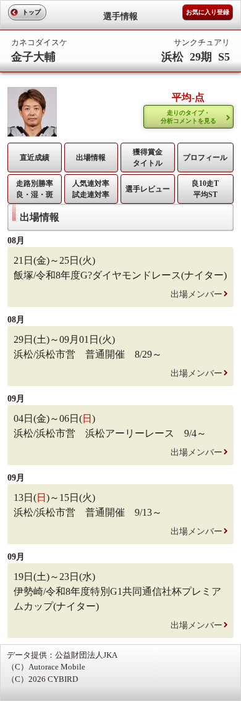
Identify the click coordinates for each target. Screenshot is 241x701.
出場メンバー (196, 294)
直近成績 (34, 157)
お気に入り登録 (207, 12)
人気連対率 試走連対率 (90, 189)
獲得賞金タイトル (148, 157)
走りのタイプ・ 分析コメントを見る (188, 116)
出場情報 (91, 157)
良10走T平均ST (205, 189)
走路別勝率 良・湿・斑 (34, 189)
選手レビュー (147, 189)
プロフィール (205, 157)
